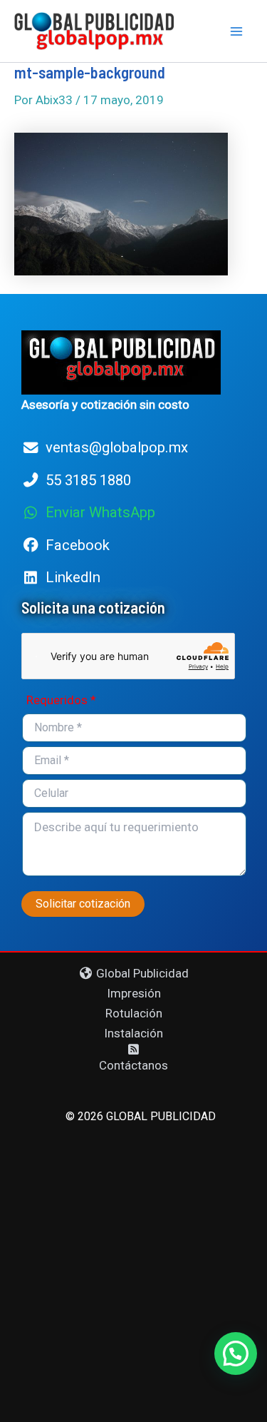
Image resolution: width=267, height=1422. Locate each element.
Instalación (133, 1033)
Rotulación (133, 1013)
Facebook (78, 545)
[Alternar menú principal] (237, 31)
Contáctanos (133, 1065)
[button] (235, 1353)
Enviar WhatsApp (100, 512)
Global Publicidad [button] (141, 973)
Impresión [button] (134, 993)
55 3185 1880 (88, 480)
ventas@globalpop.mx (117, 447)
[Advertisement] (133, 1267)
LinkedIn (73, 577)
